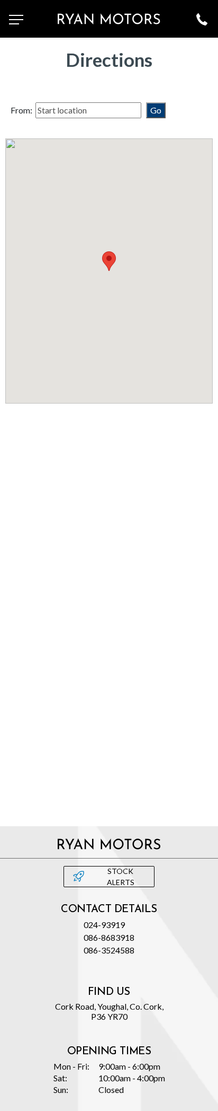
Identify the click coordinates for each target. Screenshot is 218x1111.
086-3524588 (109, 950)
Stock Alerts (120, 877)
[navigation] (16, 19)
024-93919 (104, 925)
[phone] (201, 19)
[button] (109, 261)
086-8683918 (109, 937)
